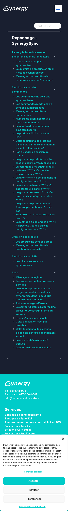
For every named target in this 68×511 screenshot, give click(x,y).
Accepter (34, 480)
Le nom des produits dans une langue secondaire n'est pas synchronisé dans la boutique (34, 292)
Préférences (34, 498)
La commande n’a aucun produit (35, 166)
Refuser (34, 489)
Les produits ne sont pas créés (34, 241)
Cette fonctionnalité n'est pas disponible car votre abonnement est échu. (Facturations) (35, 144)
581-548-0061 (18, 390)
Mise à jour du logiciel (29, 277)
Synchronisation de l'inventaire (30, 56)
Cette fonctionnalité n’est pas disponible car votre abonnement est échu (35, 332)
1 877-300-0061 (27, 394)
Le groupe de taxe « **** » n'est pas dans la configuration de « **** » (35, 196)
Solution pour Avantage (18, 429)
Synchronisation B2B (24, 256)
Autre (15, 272)
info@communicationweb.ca (22, 398)
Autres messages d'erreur (31, 303)
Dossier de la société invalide (33, 347)
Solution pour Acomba (17, 426)
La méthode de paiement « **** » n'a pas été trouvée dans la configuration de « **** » (36, 225)
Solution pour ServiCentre (20, 433)
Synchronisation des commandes (24, 89)
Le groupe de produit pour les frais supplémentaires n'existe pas (34, 207)
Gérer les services (33, 472)
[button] (63, 438)
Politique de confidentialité (32, 506)
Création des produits (25, 236)
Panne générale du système (28, 52)
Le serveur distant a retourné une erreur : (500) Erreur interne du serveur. (36, 310)
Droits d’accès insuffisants (31, 318)
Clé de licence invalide (29, 299)
